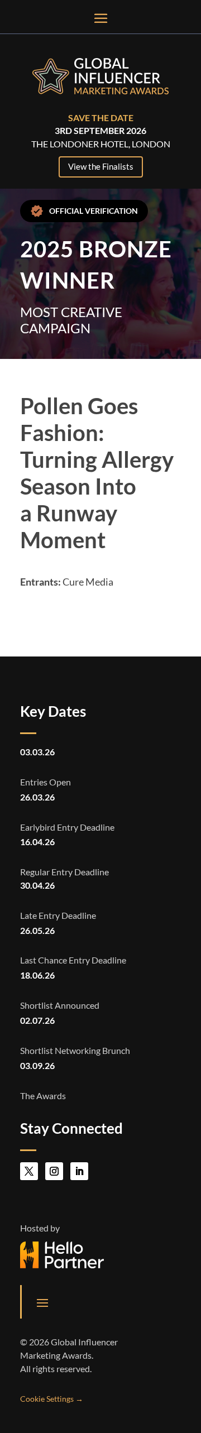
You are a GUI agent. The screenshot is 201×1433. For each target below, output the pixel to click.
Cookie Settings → (51, 1398)
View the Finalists (100, 166)
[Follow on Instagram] (54, 1171)
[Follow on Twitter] (29, 1171)
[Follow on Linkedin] (79, 1171)
